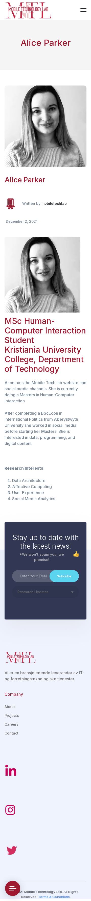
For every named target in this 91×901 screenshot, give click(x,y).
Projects (12, 715)
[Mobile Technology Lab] (28, 9)
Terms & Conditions (54, 897)
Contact (11, 733)
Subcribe (64, 576)
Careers (11, 724)
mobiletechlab (54, 203)
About (10, 707)
